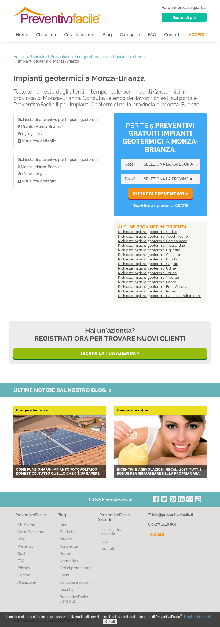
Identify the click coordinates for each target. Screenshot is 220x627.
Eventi (65, 575)
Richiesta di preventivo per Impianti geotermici (58, 119)
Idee (63, 525)
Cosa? (130, 164)
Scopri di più (184, 17)
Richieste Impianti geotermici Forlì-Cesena (152, 287)
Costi (21, 553)
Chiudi (110, 622)
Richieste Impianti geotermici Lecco (147, 282)
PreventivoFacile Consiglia (74, 599)
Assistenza (69, 546)
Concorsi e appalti (75, 582)
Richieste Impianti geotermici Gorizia (147, 232)
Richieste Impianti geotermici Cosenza (149, 255)
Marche (66, 539)
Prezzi (65, 553)
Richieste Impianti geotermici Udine (147, 268)
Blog (107, 34)
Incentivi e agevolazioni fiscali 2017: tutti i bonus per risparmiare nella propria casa (159, 471)
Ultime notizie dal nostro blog (61, 390)
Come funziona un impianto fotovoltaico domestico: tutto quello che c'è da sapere (58, 471)
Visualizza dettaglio (38, 141)
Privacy (23, 568)
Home (22, 34)
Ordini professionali (76, 568)
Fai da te (67, 532)
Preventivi (25, 546)
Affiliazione (26, 582)
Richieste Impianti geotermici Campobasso (152, 241)
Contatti (172, 34)
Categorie (130, 34)
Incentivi (67, 589)
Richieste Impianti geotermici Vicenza (148, 277)
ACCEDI (196, 34)
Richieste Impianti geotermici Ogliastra (149, 250)
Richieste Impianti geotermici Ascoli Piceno (153, 236)
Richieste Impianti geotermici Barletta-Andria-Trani (159, 296)
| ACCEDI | (157, 534)
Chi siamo (46, 34)
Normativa (69, 561)
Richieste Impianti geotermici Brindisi (148, 259)
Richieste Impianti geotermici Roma (147, 291)
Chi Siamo (26, 525)
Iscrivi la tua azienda (111, 532)
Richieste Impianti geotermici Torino (147, 273)
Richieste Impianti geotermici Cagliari (148, 264)
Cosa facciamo (79, 34)
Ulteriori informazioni (199, 617)
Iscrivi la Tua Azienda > (110, 353)
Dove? (130, 179)
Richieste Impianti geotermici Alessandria (151, 245)
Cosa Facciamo (30, 532)
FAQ (152, 34)
